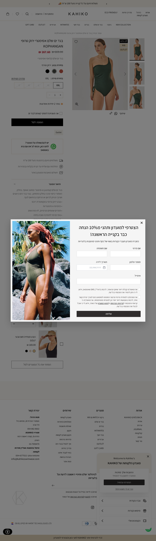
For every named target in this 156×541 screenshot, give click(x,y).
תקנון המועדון (103, 303)
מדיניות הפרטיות (116, 303)
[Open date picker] (104, 267)
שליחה (109, 313)
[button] (142, 223)
